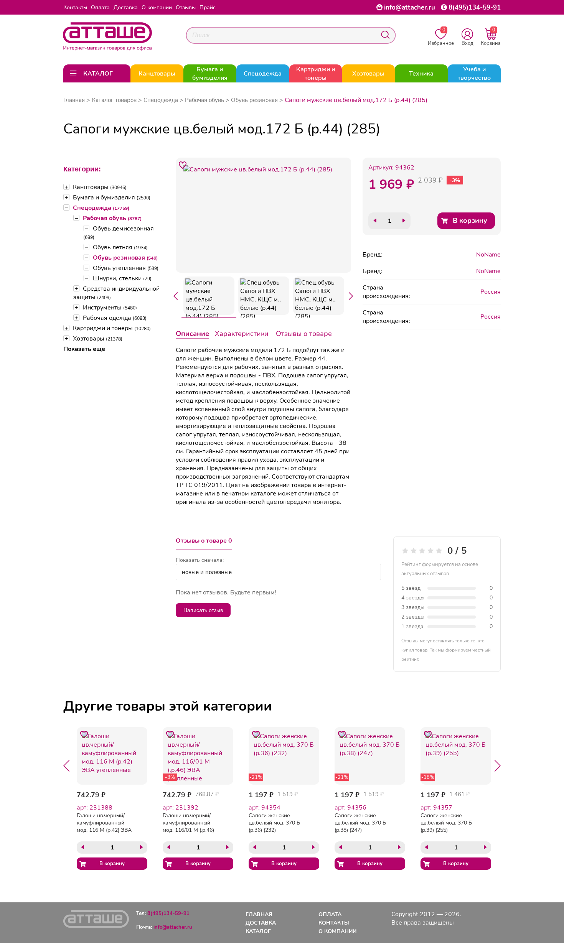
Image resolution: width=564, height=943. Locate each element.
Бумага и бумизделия (111, 197)
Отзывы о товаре (304, 333)
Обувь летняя (120, 247)
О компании (157, 7)
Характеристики (242, 333)
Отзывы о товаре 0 (204, 541)
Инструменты (110, 307)
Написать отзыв (203, 610)
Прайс (208, 7)
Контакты (75, 7)
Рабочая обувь (112, 218)
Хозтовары (97, 338)
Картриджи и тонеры (112, 328)
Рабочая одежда (115, 318)
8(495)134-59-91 (475, 7)
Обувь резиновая (125, 257)
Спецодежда (101, 208)
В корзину (470, 220)
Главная (74, 100)
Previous (176, 296)
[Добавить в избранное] (183, 165)
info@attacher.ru (409, 7)
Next (351, 296)
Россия (490, 292)
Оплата (100, 7)
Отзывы (186, 7)
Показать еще (84, 349)
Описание (192, 333)
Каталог (258, 931)
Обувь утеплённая (125, 268)
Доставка (126, 7)
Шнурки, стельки (122, 278)
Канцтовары (100, 187)
